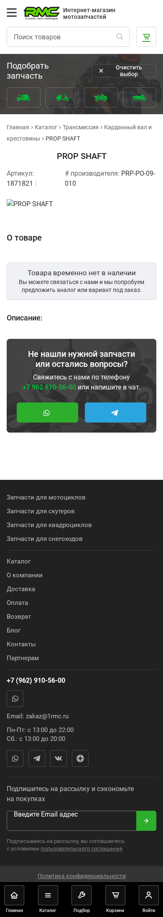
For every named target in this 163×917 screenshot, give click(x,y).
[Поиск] (120, 37)
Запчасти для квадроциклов (49, 525)
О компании (25, 575)
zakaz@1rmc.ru (47, 716)
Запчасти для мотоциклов (46, 497)
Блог (13, 630)
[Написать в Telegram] (115, 412)
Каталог (19, 561)
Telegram (36, 758)
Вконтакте (58, 758)
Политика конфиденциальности (82, 876)
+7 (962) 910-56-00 (36, 680)
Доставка (21, 589)
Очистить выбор (129, 70)
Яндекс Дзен (80, 758)
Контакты (21, 644)
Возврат (19, 616)
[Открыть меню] (12, 12)
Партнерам (23, 658)
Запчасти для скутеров (41, 511)
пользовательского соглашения (81, 848)
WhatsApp (15, 698)
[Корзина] (146, 37)
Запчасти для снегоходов (45, 539)
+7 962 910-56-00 (49, 387)
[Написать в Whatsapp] (47, 412)
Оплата (17, 603)
